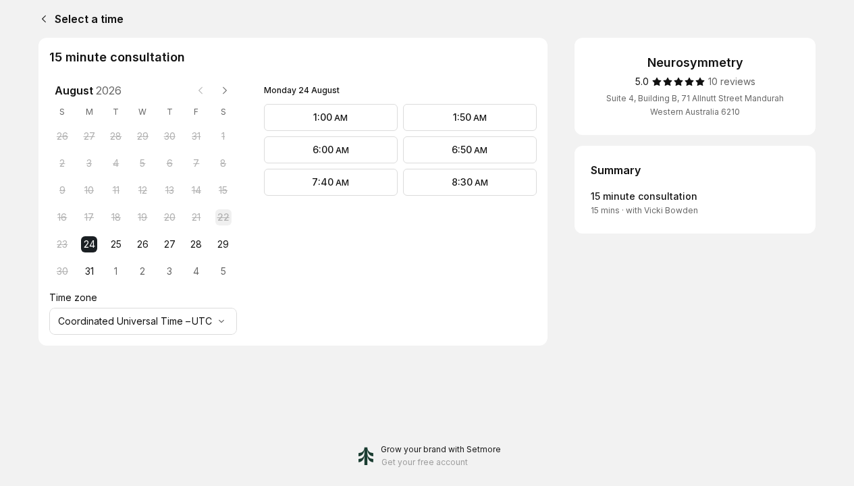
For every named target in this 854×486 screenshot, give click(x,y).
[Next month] (225, 90)
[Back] (41, 19)
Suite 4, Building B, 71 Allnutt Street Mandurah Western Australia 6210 (695, 105)
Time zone (73, 297)
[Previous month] (200, 90)
